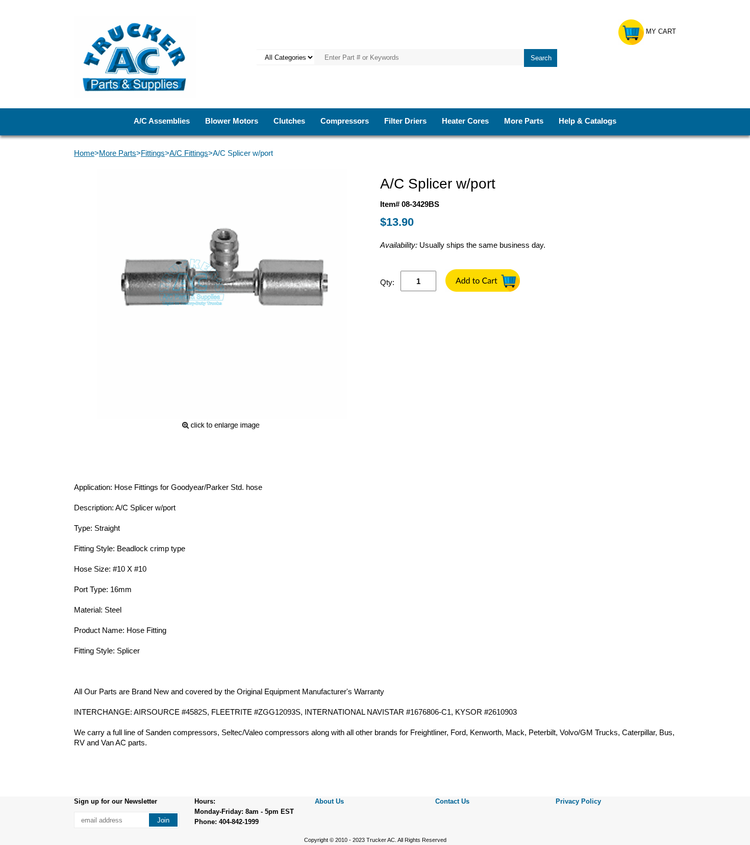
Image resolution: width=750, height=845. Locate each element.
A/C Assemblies (162, 120)
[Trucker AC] (135, 56)
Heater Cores (465, 120)
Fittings (153, 153)
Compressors (344, 120)
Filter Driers (405, 120)
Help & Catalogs (587, 120)
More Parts (523, 120)
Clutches (289, 120)
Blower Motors (231, 120)
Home (84, 153)
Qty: (387, 282)
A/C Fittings (188, 153)
